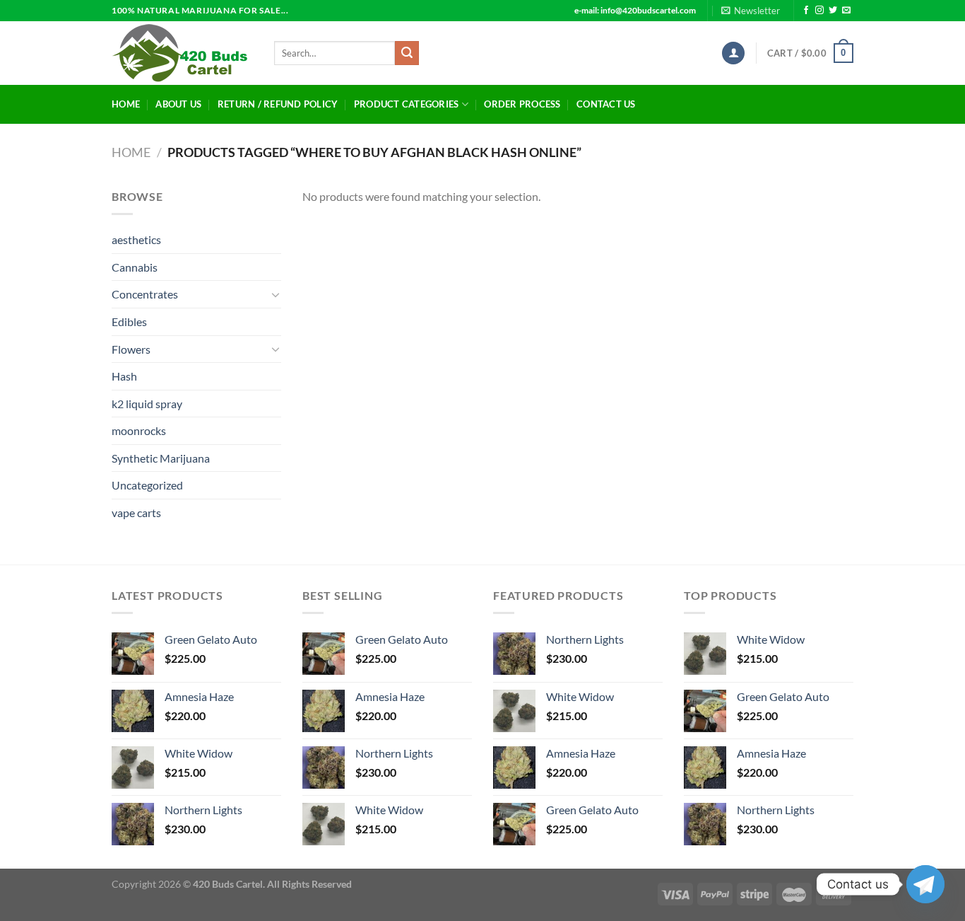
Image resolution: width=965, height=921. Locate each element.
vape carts (136, 512)
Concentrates (145, 294)
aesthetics (136, 239)
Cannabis (135, 267)
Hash (124, 376)
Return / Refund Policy (278, 104)
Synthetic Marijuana (161, 458)
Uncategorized (147, 485)
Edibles (129, 321)
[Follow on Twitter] (833, 11)
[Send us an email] (846, 11)
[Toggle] (275, 294)
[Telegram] (925, 884)
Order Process (522, 104)
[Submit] (407, 53)
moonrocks (139, 430)
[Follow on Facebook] (806, 11)
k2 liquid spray (147, 403)
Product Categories (406, 104)
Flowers (131, 349)
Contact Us (606, 104)
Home (126, 104)
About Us (178, 104)
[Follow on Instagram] (819, 11)
